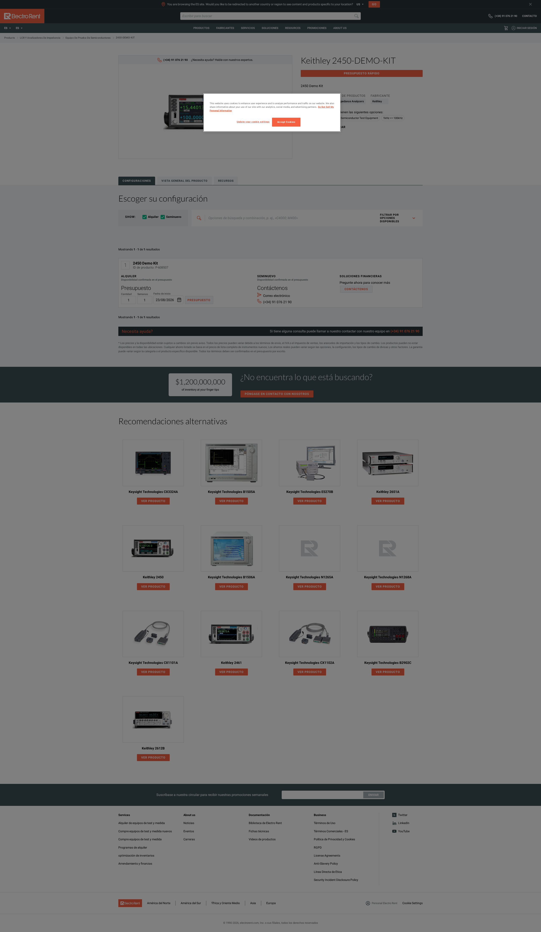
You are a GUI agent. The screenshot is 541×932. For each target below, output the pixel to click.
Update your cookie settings (253, 121)
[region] (272, 112)
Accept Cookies (286, 121)
